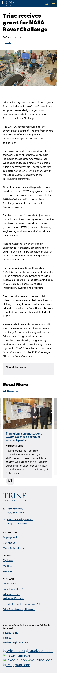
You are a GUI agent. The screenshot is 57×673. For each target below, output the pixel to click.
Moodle (7, 566)
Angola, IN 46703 (17, 524)
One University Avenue (20, 520)
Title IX (7, 638)
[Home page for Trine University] (8, 3)
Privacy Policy (10, 633)
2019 (8, 43)
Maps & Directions (13, 548)
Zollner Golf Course (13, 599)
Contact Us (9, 543)
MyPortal (8, 560)
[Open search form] (46, 3)
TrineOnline (9, 584)
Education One (11, 595)
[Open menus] (53, 3)
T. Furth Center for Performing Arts (22, 604)
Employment (10, 537)
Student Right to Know (16, 643)
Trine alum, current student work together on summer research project (24, 437)
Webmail (8, 571)
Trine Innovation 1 (13, 589)
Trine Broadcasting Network (19, 609)
